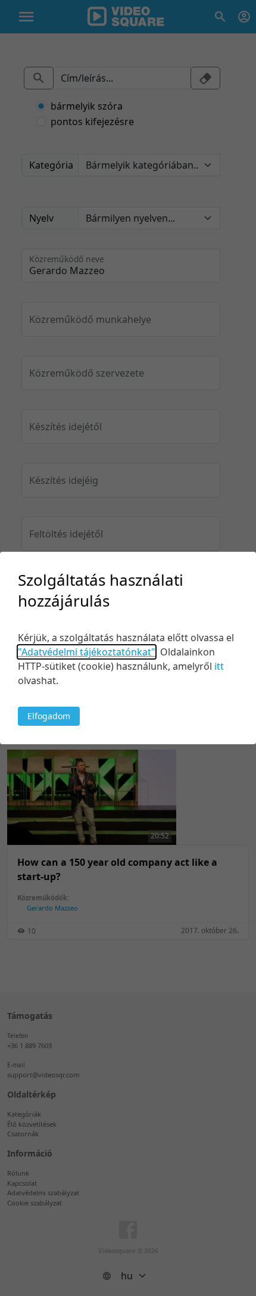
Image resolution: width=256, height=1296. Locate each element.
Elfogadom (48, 716)
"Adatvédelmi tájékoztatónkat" (86, 651)
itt (219, 666)
